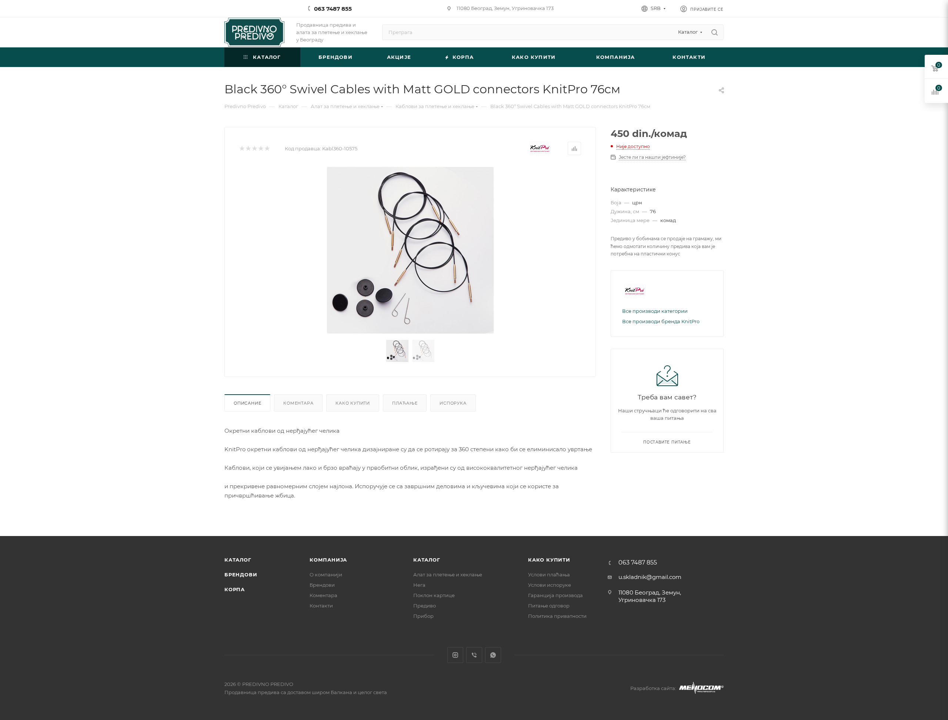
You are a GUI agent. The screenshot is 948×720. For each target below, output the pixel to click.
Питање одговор (549, 606)
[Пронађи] (714, 32)
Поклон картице (434, 595)
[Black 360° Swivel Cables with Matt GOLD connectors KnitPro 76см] (410, 250)
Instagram (455, 655)
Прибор (423, 616)
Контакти (321, 606)
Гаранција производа (555, 595)
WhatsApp (493, 655)
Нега (419, 585)
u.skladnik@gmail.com (649, 576)
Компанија (328, 560)
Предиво (424, 606)
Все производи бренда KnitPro (661, 321)
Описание (247, 403)
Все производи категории (655, 311)
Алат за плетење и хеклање (447, 574)
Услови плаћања (549, 574)
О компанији (326, 574)
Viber (474, 655)
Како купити (353, 403)
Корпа (234, 589)
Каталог (237, 560)
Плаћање (405, 403)
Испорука (453, 403)
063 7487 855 (333, 8)
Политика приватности (557, 616)
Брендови (240, 574)
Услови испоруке (549, 585)
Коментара (298, 403)
